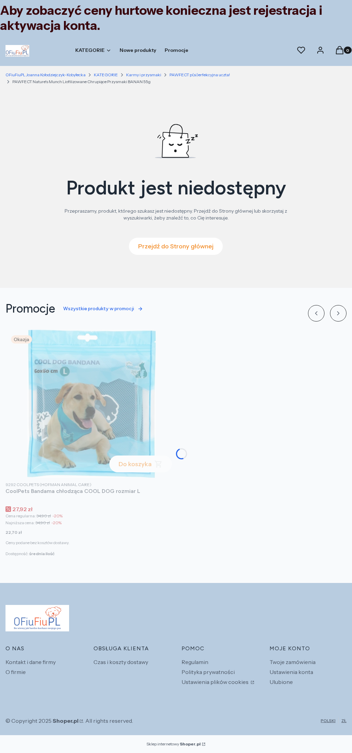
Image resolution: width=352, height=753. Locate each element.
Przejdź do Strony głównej (175, 246)
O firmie (16, 671)
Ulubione (281, 681)
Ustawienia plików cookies (216, 681)
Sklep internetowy (173, 743)
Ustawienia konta (291, 671)
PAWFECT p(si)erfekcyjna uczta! (199, 74)
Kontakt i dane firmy (31, 662)
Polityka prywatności (208, 671)
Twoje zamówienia (293, 662)
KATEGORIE (106, 74)
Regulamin (195, 662)
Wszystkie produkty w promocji (98, 309)
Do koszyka (135, 464)
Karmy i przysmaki (143, 74)
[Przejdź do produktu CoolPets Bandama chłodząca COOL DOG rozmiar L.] (91, 404)
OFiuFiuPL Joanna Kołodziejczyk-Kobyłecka (46, 74)
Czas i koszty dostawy (121, 662)
